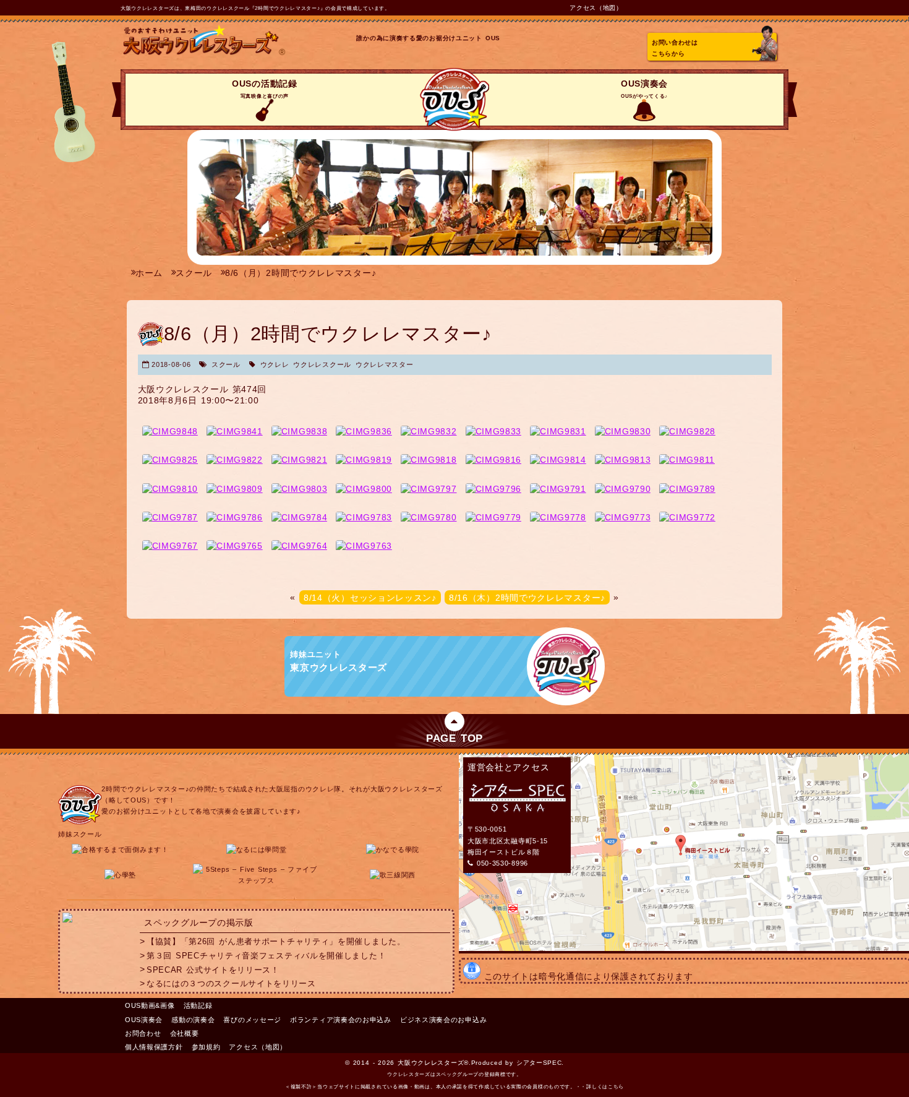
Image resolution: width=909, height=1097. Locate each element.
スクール (226, 364)
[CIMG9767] (170, 546)
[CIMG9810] (170, 489)
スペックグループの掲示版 (198, 922)
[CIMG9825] (170, 460)
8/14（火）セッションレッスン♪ (370, 597)
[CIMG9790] (623, 489)
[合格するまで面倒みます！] (120, 849)
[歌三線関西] (393, 875)
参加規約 (206, 1047)
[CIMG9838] (299, 431)
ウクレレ (274, 364)
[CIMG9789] (687, 489)
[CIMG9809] (234, 489)
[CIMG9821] (299, 460)
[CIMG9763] (363, 546)
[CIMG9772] (687, 517)
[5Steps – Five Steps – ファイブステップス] (256, 880)
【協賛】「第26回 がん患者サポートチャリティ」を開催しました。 (276, 941)
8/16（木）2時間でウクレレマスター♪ (527, 597)
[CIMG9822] (234, 460)
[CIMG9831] (558, 431)
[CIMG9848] (170, 431)
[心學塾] (120, 875)
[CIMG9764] (299, 546)
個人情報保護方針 (154, 1047)
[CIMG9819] (363, 460)
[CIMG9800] (363, 489)
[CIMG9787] (170, 517)
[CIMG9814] (558, 460)
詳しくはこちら (605, 1087)
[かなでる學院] (392, 849)
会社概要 (184, 1033)
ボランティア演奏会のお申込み (340, 1019)
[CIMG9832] (428, 431)
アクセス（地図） (596, 7)
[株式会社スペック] (67, 919)
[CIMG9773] (623, 517)
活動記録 (198, 1005)
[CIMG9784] (299, 517)
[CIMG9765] (234, 546)
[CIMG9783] (363, 517)
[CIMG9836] (363, 431)
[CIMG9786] (234, 517)
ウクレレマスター (385, 364)
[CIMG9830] (623, 431)
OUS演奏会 (644, 89)
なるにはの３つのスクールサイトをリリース (231, 983)
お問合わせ (143, 1033)
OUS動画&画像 (150, 1005)
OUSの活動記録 (264, 89)
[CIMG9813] (623, 460)
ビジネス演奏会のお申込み (443, 1019)
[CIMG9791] (558, 489)
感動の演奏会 (193, 1019)
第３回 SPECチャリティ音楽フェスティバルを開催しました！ (266, 956)
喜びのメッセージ (252, 1019)
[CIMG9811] (687, 460)
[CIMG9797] (428, 489)
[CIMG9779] (493, 517)
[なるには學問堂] (256, 849)
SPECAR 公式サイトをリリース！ (213, 969)
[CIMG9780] (428, 517)
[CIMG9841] (234, 431)
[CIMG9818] (428, 460)
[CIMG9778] (558, 517)
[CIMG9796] (493, 489)
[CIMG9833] (493, 431)
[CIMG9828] (687, 431)
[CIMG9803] (299, 489)
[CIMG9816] (493, 460)
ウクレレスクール (322, 364)
